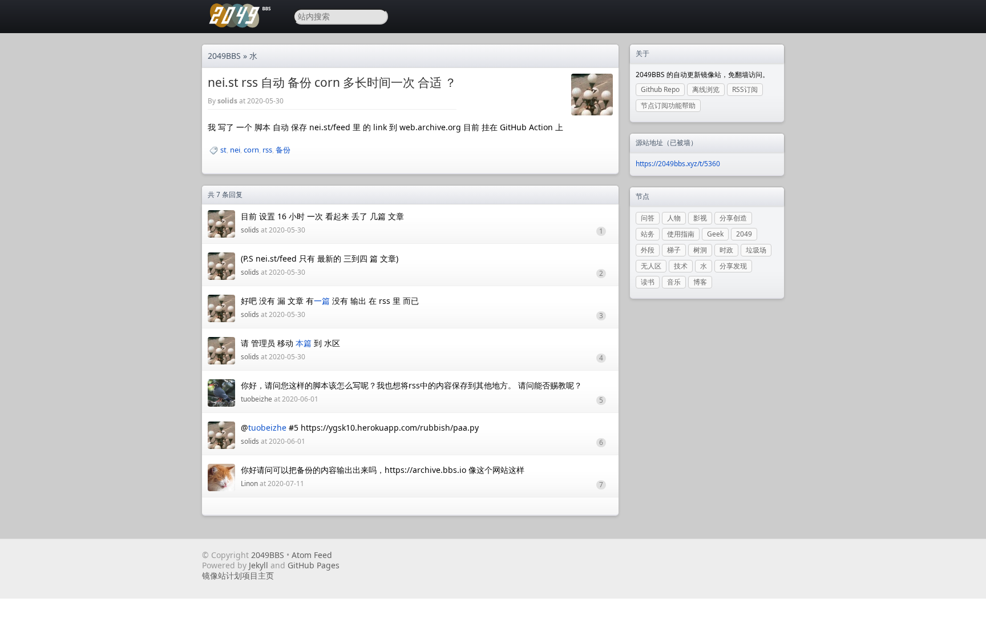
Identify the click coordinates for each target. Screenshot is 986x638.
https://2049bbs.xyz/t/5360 (678, 163)
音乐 (674, 282)
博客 (700, 282)
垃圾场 (756, 250)
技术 (681, 266)
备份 (283, 150)
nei (235, 150)
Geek (715, 234)
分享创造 (733, 218)
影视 (700, 218)
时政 (726, 250)
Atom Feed (312, 554)
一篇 (322, 300)
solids (227, 101)
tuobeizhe (256, 399)
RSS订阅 (745, 89)
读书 (647, 282)
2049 (744, 234)
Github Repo (660, 89)
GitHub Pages (314, 565)
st (223, 150)
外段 (647, 250)
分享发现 (733, 266)
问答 (647, 218)
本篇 (304, 343)
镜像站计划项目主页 (238, 575)
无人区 (651, 266)
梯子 (674, 250)
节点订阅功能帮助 (668, 105)
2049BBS (224, 55)
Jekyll (258, 565)
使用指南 (680, 234)
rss (267, 150)
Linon (249, 483)
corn (251, 150)
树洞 (700, 250)
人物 (674, 218)
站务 (647, 234)
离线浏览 (706, 89)
